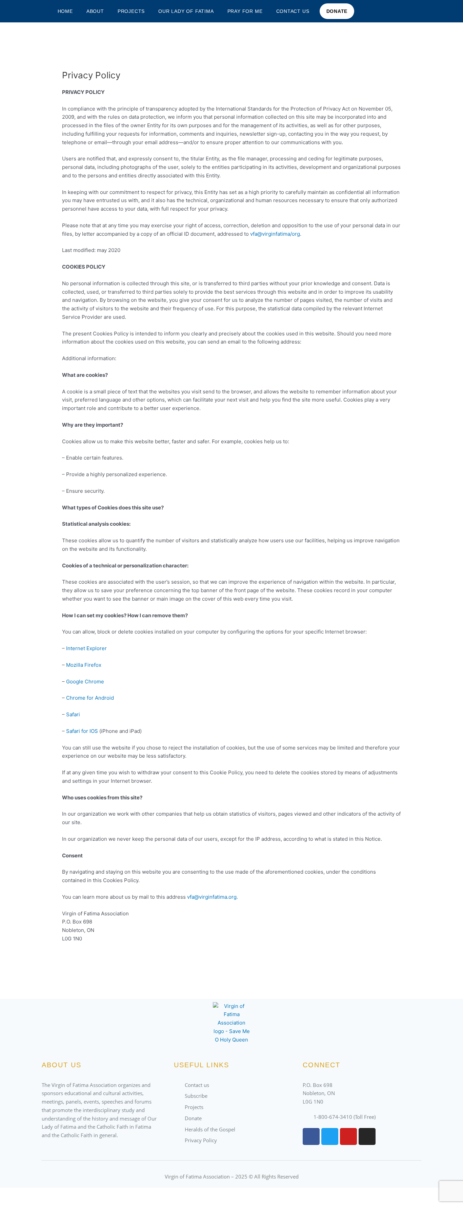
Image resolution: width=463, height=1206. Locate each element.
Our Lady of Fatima (186, 11)
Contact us (292, 11)
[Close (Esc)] (99, 1193)
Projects (131, 11)
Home (65, 11)
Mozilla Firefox (83, 665)
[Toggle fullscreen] (42, 1193)
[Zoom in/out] (13, 1193)
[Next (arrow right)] (42, 1202)
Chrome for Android (90, 698)
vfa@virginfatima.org (212, 897)
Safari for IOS (82, 731)
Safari (73, 714)
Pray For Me (245, 11)
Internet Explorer (86, 648)
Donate (337, 11)
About (95, 11)
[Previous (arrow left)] (13, 1202)
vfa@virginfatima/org (275, 234)
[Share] (70, 1193)
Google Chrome (85, 681)
